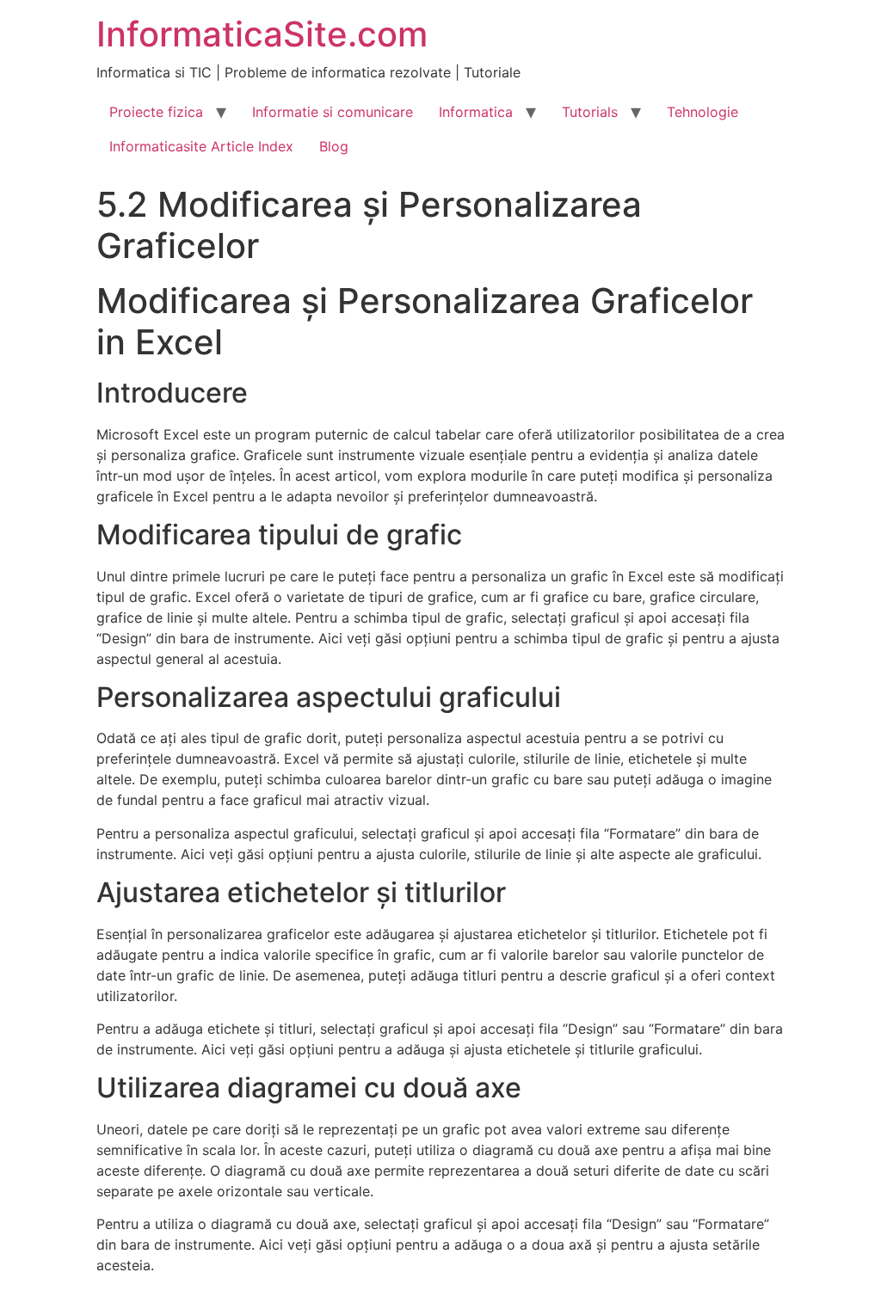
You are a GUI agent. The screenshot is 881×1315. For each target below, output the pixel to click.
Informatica (476, 111)
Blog (333, 146)
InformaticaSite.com (262, 34)
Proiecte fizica (156, 111)
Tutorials (590, 111)
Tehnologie (702, 111)
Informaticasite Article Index (201, 146)
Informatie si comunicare (332, 111)
